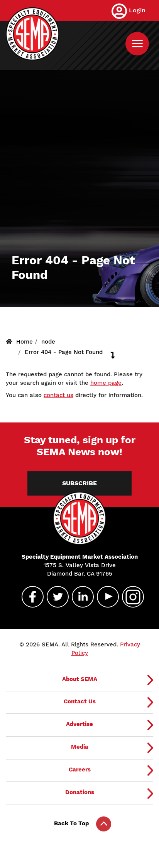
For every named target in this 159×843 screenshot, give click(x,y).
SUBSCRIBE (79, 483)
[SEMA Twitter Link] (54, 597)
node (48, 341)
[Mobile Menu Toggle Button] (137, 44)
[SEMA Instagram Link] (129, 597)
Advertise (79, 724)
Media (79, 746)
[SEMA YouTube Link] (104, 597)
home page (106, 382)
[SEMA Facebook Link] (29, 597)
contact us (58, 395)
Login (137, 10)
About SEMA (79, 679)
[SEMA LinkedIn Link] (79, 597)
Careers (80, 769)
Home (24, 341)
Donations (79, 792)
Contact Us (80, 701)
